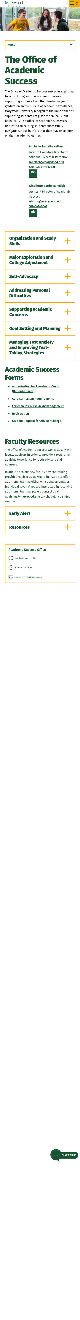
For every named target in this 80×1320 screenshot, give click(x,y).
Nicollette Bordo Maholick (47, 186)
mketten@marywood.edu (46, 162)
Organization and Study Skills (32, 241)
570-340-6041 (38, 206)
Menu (11, 45)
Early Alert (19, 513)
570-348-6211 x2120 (42, 167)
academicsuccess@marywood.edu (29, 577)
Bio (34, 174)
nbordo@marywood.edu (45, 201)
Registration (20, 413)
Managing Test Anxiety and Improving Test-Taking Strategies (31, 347)
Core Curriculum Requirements (33, 398)
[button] (64, 1155)
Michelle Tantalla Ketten (46, 146)
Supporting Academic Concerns (30, 312)
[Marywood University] (14, 4)
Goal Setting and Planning (34, 328)
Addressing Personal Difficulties (29, 293)
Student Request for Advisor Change (36, 421)
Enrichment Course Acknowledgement (38, 406)
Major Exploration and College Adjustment (31, 260)
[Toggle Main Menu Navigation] (74, 3)
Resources (19, 527)
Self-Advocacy (23, 276)
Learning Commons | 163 (25, 558)
